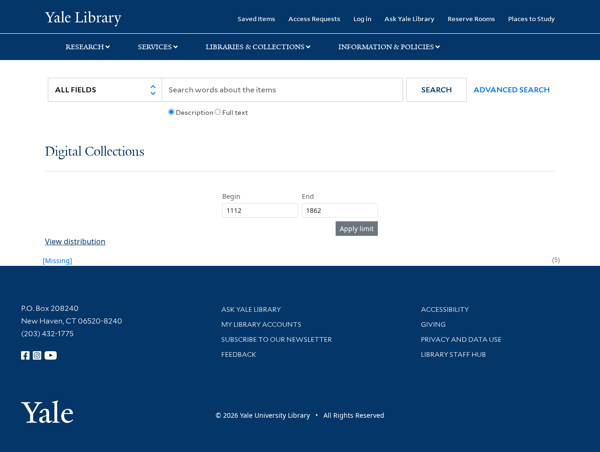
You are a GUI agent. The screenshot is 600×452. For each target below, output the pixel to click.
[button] (436, 90)
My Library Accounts (261, 324)
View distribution (75, 241)
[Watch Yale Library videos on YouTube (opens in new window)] (51, 355)
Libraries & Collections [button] (255, 47)
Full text (235, 112)
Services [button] (155, 47)
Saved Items (256, 18)
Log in (362, 18)
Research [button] (85, 47)
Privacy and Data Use (461, 339)
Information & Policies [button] (386, 47)
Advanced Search (511, 89)
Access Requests (314, 18)
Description (194, 112)
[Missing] (57, 260)
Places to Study (531, 18)
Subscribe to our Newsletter (276, 339)
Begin (231, 196)
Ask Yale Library (409, 18)
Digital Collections (94, 152)
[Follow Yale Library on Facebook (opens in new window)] (25, 355)
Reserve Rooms (471, 18)
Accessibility (445, 309)
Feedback (238, 354)
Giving (433, 324)
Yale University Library (83, 18)
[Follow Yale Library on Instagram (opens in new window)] (37, 355)
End (308, 196)
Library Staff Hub (453, 354)
